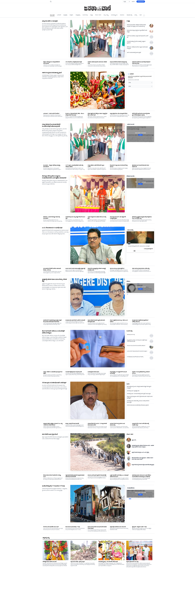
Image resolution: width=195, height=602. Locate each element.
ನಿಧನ (140, 15)
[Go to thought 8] (141, 252)
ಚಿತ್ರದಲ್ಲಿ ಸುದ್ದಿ (129, 15)
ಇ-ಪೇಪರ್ (59, 15)
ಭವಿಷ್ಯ (135, 15)
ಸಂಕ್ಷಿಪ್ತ (91, 15)
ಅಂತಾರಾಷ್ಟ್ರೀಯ (114, 15)
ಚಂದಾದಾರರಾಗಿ (141, 1)
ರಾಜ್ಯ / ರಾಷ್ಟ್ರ (106, 15)
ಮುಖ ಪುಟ (52, 15)
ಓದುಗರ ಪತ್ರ (85, 15)
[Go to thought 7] (140, 252)
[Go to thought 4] (137, 252)
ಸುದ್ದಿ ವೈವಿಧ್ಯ (78, 15)
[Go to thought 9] (142, 252)
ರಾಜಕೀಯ (122, 15)
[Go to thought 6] (139, 252)
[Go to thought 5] (138, 252)
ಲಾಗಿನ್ (133, 1)
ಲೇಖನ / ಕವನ (98, 15)
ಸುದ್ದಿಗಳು (71, 15)
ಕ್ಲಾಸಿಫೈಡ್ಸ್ (65, 15)
